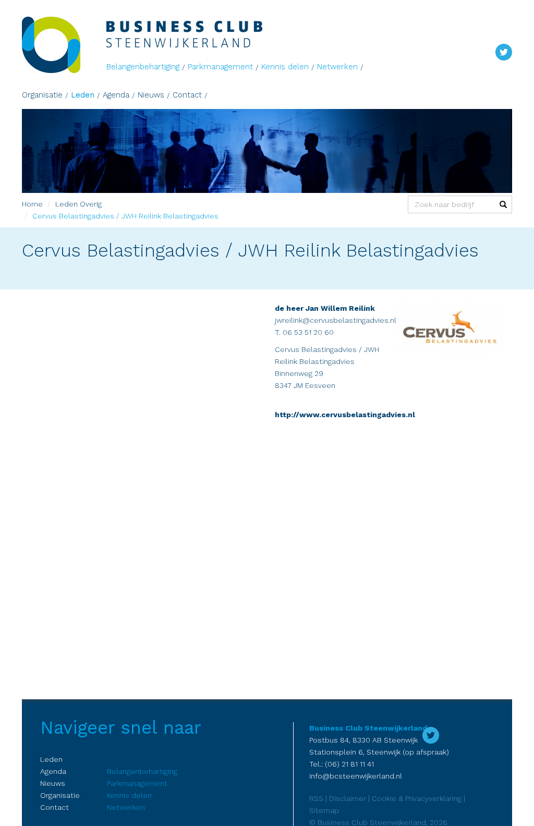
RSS (316, 798)
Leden (82, 95)
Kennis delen (285, 66)
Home (32, 204)
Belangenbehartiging (142, 66)
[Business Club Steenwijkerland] (64, 45)
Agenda (116, 95)
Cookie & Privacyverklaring (417, 798)
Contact (187, 95)
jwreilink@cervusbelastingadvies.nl (335, 320)
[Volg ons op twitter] (503, 51)
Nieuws (151, 95)
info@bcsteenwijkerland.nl (355, 776)
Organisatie (42, 95)
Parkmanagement (220, 66)
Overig (91, 204)
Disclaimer (347, 798)
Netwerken (337, 66)
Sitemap (324, 810)
